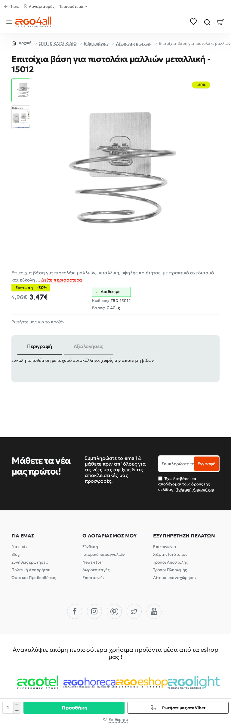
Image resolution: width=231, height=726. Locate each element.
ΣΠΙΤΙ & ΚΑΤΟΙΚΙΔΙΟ (58, 43)
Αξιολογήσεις (88, 346)
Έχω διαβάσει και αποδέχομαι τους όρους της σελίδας (186, 484)
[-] (16, 710)
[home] (21, 42)
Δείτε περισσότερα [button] (61, 280)
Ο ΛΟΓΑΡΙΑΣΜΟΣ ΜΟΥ (109, 535)
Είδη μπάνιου (96, 43)
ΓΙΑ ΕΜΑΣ (22, 535)
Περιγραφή (39, 346)
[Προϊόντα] (10, 22)
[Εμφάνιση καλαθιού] (220, 22)
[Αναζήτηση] (207, 22)
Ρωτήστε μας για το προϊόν (37, 322)
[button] (23, 80)
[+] (16, 705)
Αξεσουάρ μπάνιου (134, 43)
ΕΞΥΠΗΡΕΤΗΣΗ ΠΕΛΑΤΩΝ (184, 535)
